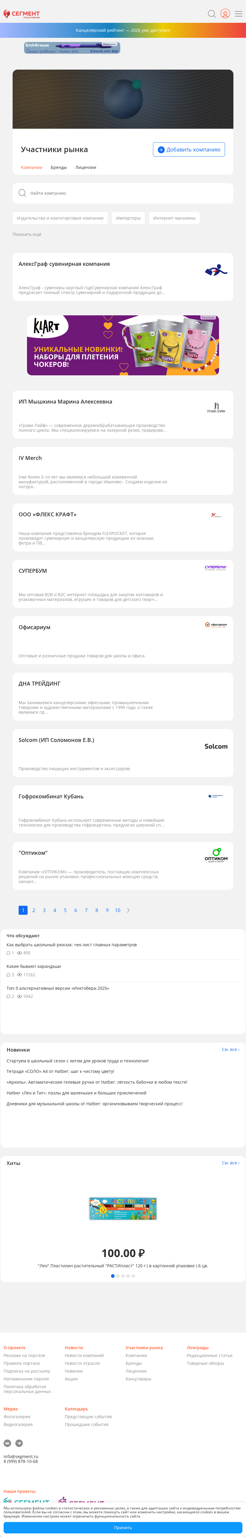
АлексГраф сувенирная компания (64, 263)
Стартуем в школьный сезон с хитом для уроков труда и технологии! (78, 1061)
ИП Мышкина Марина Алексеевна (65, 401)
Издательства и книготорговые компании (60, 218)
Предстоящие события (88, 1416)
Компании (31, 167)
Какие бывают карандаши (34, 966)
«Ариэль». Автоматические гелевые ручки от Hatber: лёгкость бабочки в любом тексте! (97, 1082)
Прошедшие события (87, 1424)
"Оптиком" (33, 852)
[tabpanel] (123, 1220)
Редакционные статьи (209, 1355)
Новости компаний (84, 1355)
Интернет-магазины (174, 218)
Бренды (59, 167)
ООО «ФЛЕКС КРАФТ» (47, 514)
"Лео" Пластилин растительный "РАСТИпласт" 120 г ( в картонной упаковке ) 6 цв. (123, 1265)
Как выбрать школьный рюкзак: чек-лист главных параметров (72, 944)
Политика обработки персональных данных (27, 1389)
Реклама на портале (24, 1355)
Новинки (74, 1371)
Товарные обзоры (205, 1363)
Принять (123, 1527)
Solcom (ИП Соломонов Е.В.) (56, 739)
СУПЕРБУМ (33, 570)
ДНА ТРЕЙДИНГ (40, 683)
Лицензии (85, 167)
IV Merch (30, 457)
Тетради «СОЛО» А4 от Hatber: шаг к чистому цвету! (60, 1071)
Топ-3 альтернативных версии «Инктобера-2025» (58, 988)
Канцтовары (139, 1379)
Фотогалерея (17, 1416)
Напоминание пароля (26, 1379)
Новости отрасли (82, 1363)
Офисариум (34, 627)
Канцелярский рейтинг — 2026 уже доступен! (123, 30)
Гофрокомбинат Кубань (51, 796)
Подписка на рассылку (27, 1371)
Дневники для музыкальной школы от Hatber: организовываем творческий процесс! (95, 1103)
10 (117, 910)
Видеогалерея (18, 1424)
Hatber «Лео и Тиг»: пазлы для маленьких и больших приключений (76, 1093)
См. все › (230, 1049)
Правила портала (22, 1363)
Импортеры (128, 218)
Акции (71, 1379)
